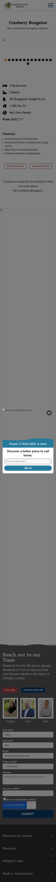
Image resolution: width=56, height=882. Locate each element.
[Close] (49, 412)
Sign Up (28, 468)
